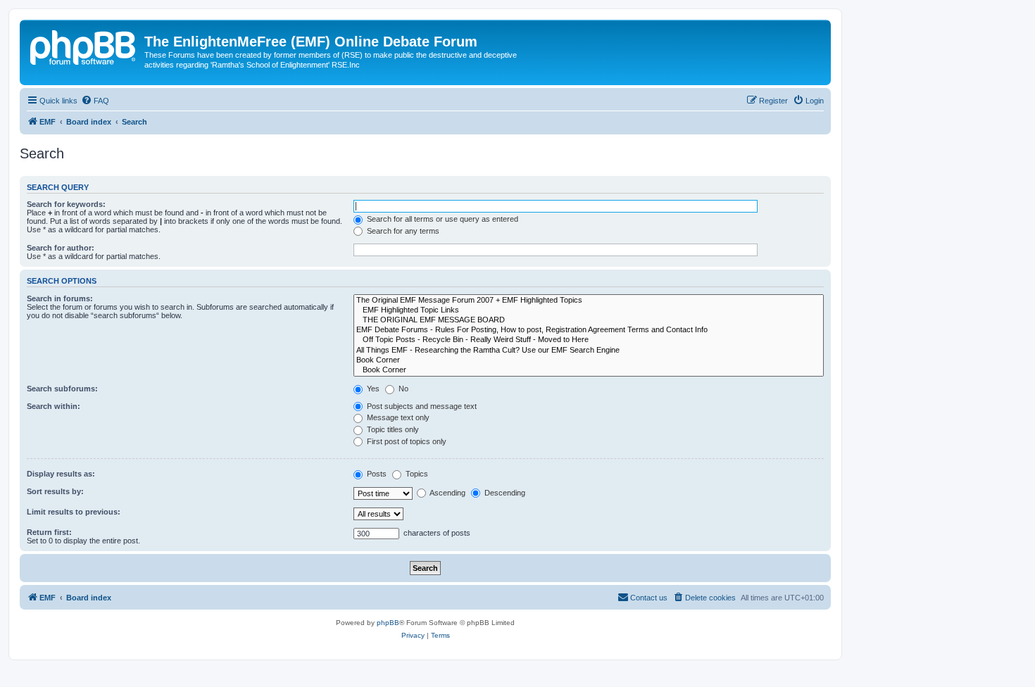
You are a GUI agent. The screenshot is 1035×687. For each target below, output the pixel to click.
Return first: (49, 532)
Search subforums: (62, 388)
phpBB (388, 622)
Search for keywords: (66, 204)
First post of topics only (405, 441)
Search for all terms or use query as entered (441, 219)
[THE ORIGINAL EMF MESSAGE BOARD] (588, 320)
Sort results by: (55, 491)
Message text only (397, 417)
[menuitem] (95, 100)
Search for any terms (402, 231)
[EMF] (83, 45)
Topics (415, 473)
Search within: (53, 406)
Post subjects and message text (421, 406)
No (402, 388)
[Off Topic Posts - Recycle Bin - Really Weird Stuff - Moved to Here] (588, 340)
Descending (503, 493)
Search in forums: (60, 298)
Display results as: (61, 473)
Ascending (446, 493)
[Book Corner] (588, 360)
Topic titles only (392, 429)
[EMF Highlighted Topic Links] (588, 310)
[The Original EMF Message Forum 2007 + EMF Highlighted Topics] (588, 300)
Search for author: (60, 248)
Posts (376, 473)
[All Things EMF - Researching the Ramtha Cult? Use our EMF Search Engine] (588, 350)
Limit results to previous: (73, 512)
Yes (372, 388)
